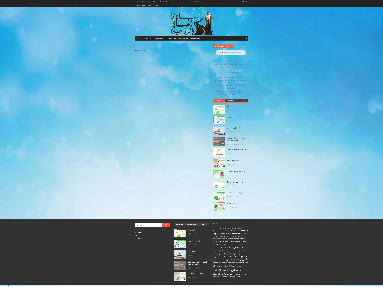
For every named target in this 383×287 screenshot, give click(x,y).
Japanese (187, 2)
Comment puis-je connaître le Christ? (224, 231)
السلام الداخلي (240, 247)
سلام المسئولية (235, 256)
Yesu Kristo (222, 244)
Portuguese (201, 2)
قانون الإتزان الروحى (234, 128)
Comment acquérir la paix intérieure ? (221, 228)
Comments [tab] (231, 101)
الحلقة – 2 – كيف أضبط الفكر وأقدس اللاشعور (236, 139)
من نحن (137, 235)
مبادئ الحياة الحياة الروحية (227, 266)
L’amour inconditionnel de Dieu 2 (237, 150)
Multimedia (158, 38)
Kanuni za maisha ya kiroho (228, 233)
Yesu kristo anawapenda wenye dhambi (234, 244)
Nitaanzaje (215, 241)
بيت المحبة (234, 250)
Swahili (150, 5)
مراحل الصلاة (218, 274)
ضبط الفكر (225, 257)
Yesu (218, 244)
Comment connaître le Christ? (236, 228)
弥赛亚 (227, 277)
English (150, 2)
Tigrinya (155, 5)
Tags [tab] (242, 101)
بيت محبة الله (225, 251)
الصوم (231, 248)
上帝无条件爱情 (221, 277)
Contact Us (183, 38)
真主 (240, 277)
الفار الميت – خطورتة (234, 117)
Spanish (144, 5)
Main (138, 38)
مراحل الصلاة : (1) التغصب (236, 193)
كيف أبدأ (219, 257)
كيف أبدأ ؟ (230, 106)
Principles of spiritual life (229, 241)
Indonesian (175, 2)
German (168, 2)
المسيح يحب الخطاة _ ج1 (235, 160)
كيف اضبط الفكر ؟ (233, 203)
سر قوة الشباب (233, 254)
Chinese (144, 2)
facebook (138, 232)
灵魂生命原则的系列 (234, 277)
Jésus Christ (238, 231)
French (162, 2)
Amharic (138, 2)
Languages (195, 38)
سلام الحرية (221, 254)
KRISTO (241, 233)
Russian (138, 5)
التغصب (245, 244)
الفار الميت (226, 248)
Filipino (156, 2)
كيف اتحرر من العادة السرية (234, 262)
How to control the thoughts (236, 171)
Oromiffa (194, 2)
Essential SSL (4, 286)
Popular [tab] (219, 101)
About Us (172, 38)
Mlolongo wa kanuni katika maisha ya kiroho (232, 238)
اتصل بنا (137, 238)
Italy (181, 2)
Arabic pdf (147, 38)
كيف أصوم (224, 259)
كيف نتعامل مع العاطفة (221, 262)
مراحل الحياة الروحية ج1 (235, 182)
